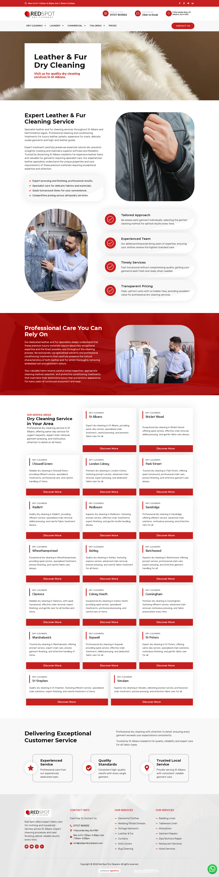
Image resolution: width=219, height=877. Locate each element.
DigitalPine (114, 871)
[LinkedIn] (192, 3)
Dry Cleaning (34, 25)
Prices (113, 25)
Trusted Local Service (169, 762)
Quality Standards (107, 762)
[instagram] (184, 3)
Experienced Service (51, 762)
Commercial (74, 25)
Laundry (55, 25)
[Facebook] (179, 3)
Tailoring (96, 25)
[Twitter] (188, 3)
